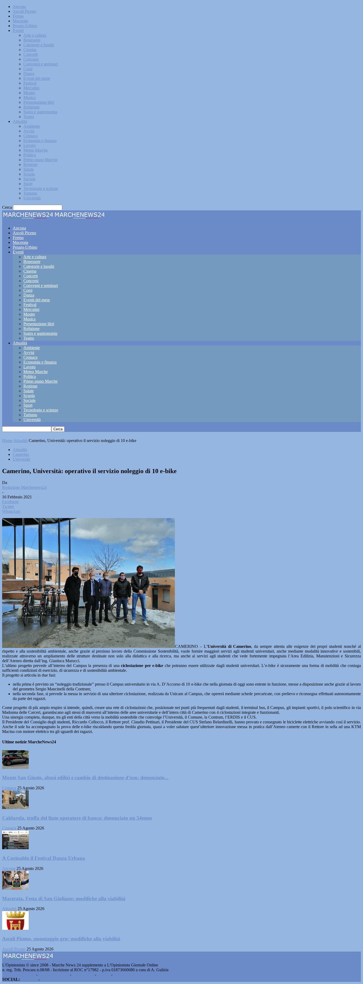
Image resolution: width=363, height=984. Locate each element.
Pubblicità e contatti (18, 974)
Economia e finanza (40, 140)
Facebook (29, 979)
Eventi (18, 30)
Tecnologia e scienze (40, 188)
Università (32, 198)
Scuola (29, 174)
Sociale (29, 179)
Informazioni (83, 974)
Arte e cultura (34, 35)
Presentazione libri (38, 102)
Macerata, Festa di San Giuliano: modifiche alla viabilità (63, 898)
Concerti (30, 54)
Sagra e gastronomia (40, 112)
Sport (27, 183)
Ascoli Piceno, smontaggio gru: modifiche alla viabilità (61, 938)
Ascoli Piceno (24, 11)
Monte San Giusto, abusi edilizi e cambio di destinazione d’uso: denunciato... (85, 777)
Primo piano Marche (40, 159)
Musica (29, 97)
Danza (28, 73)
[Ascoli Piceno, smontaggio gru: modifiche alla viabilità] (15, 928)
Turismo (30, 193)
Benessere (31, 40)
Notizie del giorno (54, 974)
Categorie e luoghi (38, 45)
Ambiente (31, 126)
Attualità (20, 121)
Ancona (19, 6)
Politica (29, 155)
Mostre (29, 92)
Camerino (21, 454)
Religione (31, 107)
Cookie (119, 974)
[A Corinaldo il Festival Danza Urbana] (15, 847)
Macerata (20, 21)
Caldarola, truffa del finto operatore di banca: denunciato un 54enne (77, 818)
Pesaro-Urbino (25, 25)
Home (7, 440)
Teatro (28, 116)
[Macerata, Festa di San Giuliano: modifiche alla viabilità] (15, 888)
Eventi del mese (36, 78)
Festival (29, 83)
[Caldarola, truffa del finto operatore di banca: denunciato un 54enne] (15, 807)
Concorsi (31, 59)
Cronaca (30, 136)
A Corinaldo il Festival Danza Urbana (43, 858)
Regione (30, 164)
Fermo (18, 16)
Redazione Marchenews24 (24, 487)
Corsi (27, 68)
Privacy (103, 974)
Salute (28, 169)
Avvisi (28, 131)
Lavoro (29, 145)
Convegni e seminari (40, 64)
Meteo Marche (35, 150)
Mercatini (31, 88)
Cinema (29, 49)
